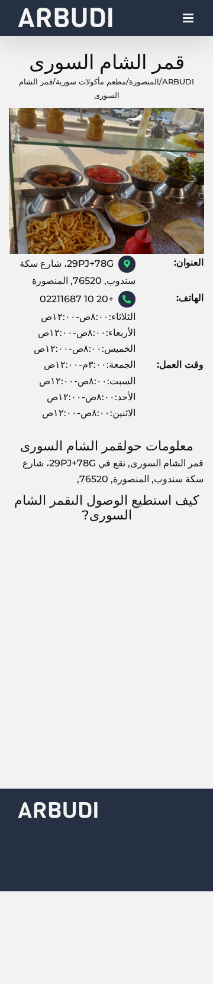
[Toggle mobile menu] (189, 21)
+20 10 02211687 (77, 299)
